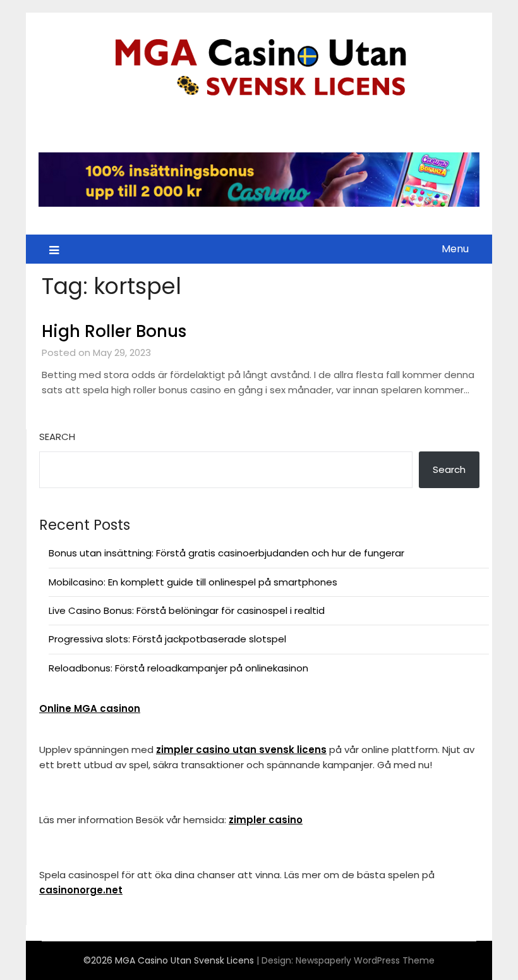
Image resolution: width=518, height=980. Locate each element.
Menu (455, 249)
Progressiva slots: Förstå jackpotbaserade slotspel (167, 639)
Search (57, 436)
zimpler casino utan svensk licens (241, 749)
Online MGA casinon (89, 708)
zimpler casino (266, 819)
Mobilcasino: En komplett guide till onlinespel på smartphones (193, 582)
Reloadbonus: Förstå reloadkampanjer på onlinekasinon (178, 668)
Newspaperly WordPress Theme (365, 960)
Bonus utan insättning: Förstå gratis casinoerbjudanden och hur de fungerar (226, 553)
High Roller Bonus (114, 331)
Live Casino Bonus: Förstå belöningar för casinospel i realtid (187, 610)
